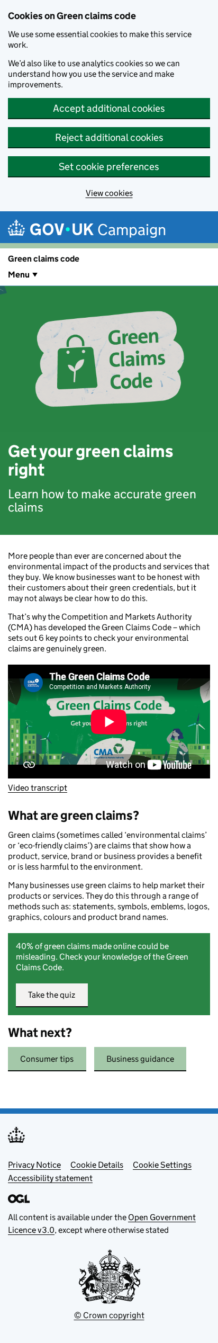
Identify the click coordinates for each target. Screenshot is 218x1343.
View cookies (109, 193)
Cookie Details (96, 1165)
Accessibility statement (50, 1178)
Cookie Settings (162, 1165)
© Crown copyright (109, 1315)
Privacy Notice (34, 1165)
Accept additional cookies (109, 108)
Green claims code (43, 259)
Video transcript (37, 788)
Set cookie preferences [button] (109, 166)
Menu (19, 275)
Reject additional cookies (109, 137)
